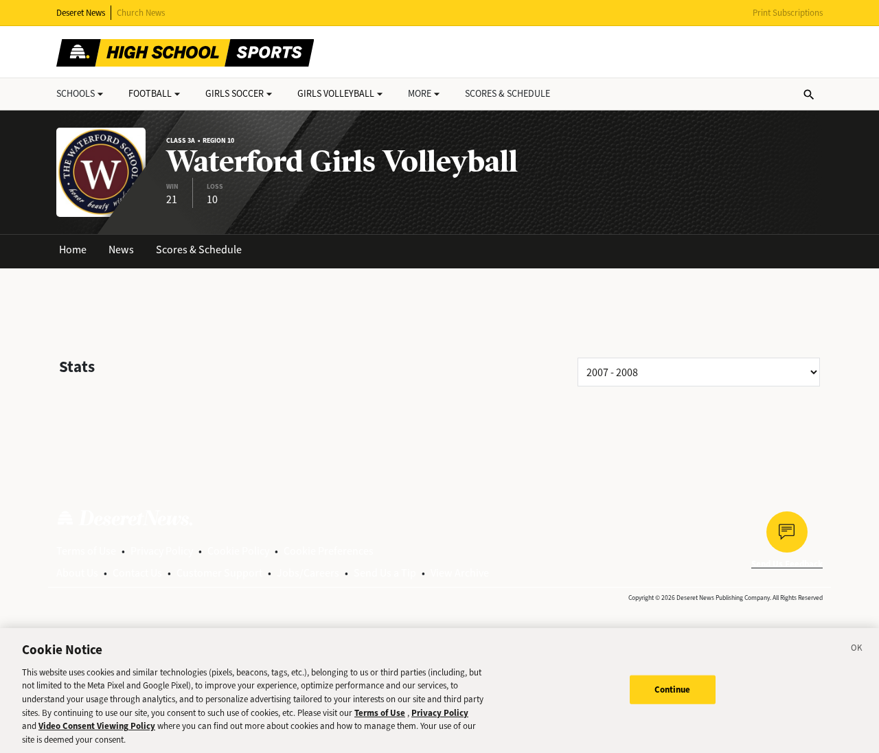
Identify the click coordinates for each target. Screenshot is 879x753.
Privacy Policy (161, 551)
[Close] (857, 650)
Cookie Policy (238, 551)
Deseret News (80, 13)
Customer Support (219, 573)
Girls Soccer (234, 93)
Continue (672, 689)
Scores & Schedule (199, 249)
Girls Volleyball (335, 93)
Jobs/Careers (308, 573)
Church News (141, 13)
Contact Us (137, 573)
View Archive (460, 573)
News (121, 249)
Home (73, 249)
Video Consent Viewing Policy (96, 726)
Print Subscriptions (788, 13)
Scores (507, 93)
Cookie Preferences (329, 551)
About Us (77, 573)
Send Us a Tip (385, 573)
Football (150, 93)
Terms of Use (86, 551)
